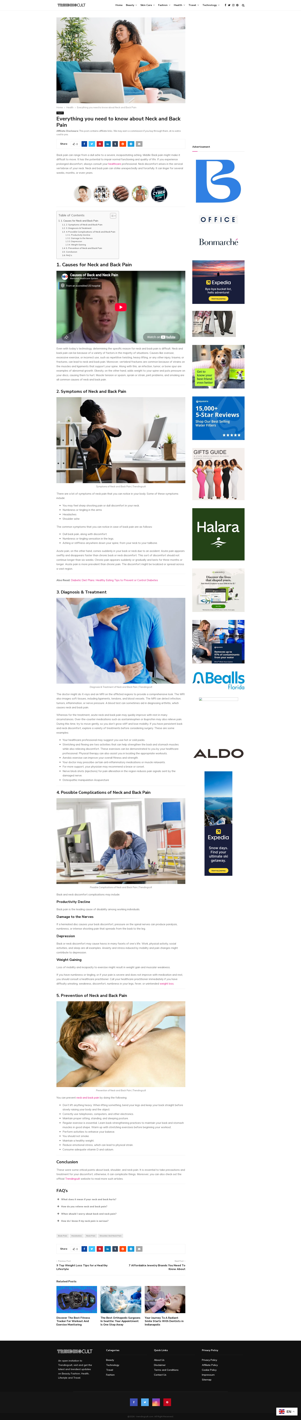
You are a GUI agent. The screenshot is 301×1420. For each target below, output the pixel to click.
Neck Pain (90, 1236)
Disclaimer (160, 1365)
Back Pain (62, 1236)
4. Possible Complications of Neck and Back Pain (90, 231)
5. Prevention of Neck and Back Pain (84, 248)
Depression (76, 241)
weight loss (167, 983)
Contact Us (160, 1374)
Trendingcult (72, 1178)
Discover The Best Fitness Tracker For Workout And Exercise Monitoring (73, 1321)
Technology (209, 5)
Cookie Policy (209, 1369)
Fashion (163, 5)
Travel (192, 5)
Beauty (130, 5)
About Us (159, 1360)
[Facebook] (226, 5)
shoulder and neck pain (110, 1236)
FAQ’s (69, 255)
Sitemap (206, 1379)
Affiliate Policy (210, 1365)
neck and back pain (87, 1097)
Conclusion (71, 251)
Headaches (76, 1236)
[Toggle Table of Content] (111, 216)
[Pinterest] (238, 5)
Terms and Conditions (166, 1369)
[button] (120, 1199)
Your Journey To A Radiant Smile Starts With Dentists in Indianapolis (164, 1321)
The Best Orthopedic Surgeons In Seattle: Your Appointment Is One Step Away (120, 1321)
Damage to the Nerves (82, 238)
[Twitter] (230, 5)
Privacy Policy (209, 1360)
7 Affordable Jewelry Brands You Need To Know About (157, 1267)
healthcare (114, 164)
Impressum (208, 1374)
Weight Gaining (78, 244)
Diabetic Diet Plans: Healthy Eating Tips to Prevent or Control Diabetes (114, 580)
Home (118, 5)
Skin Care (146, 5)
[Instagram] (234, 5)
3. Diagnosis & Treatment (78, 228)
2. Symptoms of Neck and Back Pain (84, 224)
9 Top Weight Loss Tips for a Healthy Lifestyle (81, 1267)
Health (178, 5)
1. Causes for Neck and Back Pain (79, 220)
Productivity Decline (80, 235)
